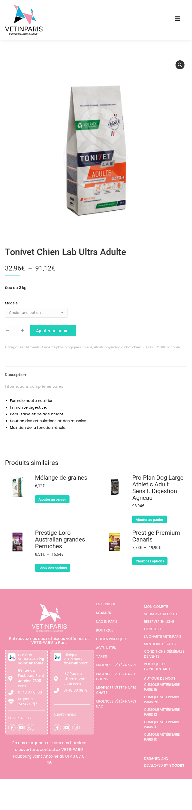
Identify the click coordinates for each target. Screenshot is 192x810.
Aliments (33, 347)
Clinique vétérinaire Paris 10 (162, 737)
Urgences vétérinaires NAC (116, 704)
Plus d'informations (122, 805)
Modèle (11, 303)
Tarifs (101, 656)
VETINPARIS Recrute (161, 614)
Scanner (103, 612)
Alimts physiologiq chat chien (117, 347)
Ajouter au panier (53, 330)
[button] (180, 64)
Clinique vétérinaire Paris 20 (162, 700)
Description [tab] (15, 374)
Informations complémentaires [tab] (34, 386)
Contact (153, 629)
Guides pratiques (111, 638)
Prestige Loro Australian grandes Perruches (60, 540)
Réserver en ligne (159, 621)
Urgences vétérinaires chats (116, 690)
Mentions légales (160, 643)
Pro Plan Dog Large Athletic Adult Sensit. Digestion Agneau (158, 487)
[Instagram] (30, 727)
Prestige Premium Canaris (156, 536)
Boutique (104, 630)
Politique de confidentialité (158, 666)
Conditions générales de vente (164, 654)
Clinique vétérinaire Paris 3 (162, 724)
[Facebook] (11, 727)
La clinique (106, 604)
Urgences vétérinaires (116, 665)
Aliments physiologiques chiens (66, 347)
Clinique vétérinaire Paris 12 (162, 712)
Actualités (106, 647)
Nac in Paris (106, 621)
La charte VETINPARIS (162, 636)
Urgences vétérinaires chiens (116, 676)
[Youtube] (21, 727)
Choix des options (52, 568)
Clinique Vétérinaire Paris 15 (162, 687)
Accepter (166, 796)
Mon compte (156, 606)
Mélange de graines (61, 477)
